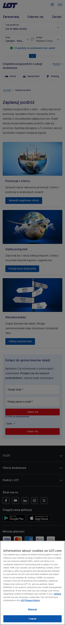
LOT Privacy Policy (30, 600)
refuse (57, 594)
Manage (32, 609)
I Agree (32, 618)
